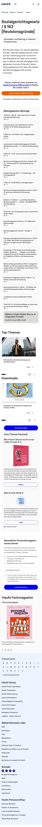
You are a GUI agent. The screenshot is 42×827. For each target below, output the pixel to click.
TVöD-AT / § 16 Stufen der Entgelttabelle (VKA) (19, 135)
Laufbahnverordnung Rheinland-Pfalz (18, 297)
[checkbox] (5, 575)
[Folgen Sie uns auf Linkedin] (3, 771)
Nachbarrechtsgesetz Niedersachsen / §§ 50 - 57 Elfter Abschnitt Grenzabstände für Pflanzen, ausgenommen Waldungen (20, 240)
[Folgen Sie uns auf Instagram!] (10, 771)
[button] (21, 93)
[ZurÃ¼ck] (29, 374)
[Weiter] (34, 374)
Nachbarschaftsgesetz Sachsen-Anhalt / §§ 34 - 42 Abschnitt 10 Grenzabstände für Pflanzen (20, 163)
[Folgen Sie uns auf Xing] (6, 771)
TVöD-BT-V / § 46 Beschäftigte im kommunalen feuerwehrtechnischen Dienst (21, 305)
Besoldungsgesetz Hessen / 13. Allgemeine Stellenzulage (20, 222)
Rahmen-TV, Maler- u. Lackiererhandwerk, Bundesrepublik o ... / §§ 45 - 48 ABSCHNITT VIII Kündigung (20, 202)
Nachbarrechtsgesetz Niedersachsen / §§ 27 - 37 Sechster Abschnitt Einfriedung (21, 191)
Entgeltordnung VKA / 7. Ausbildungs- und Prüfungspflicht (19, 174)
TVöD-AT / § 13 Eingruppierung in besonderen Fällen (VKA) (21, 212)
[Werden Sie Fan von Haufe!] (14, 771)
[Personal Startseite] (7, 4)
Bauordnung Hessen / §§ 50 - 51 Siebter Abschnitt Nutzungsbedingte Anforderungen (20, 288)
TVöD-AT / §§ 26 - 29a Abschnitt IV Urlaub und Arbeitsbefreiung (20, 116)
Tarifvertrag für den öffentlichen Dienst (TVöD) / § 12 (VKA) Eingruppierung (18, 126)
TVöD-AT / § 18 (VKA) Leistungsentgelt (18, 183)
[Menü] (15, 4)
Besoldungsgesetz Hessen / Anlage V (18, 231)
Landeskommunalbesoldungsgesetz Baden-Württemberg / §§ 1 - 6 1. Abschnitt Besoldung (21, 145)
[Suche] (34, 4)
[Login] (38, 4)
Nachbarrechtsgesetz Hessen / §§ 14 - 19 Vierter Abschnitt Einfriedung (19, 279)
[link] (5, 12)
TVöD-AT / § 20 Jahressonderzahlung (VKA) (20, 154)
